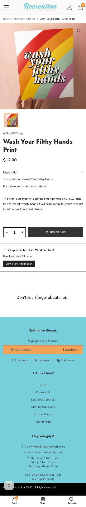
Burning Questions (43, 406)
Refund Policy (43, 421)
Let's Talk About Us (43, 399)
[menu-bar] (9, 7)
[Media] (79, 30)
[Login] (69, 7)
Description (10, 172)
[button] (7, 232)
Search (43, 385)
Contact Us (43, 392)
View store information (18, 263)
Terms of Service (43, 414)
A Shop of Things (13, 133)
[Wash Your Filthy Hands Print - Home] (43, 66)
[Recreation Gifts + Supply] (41, 7)
